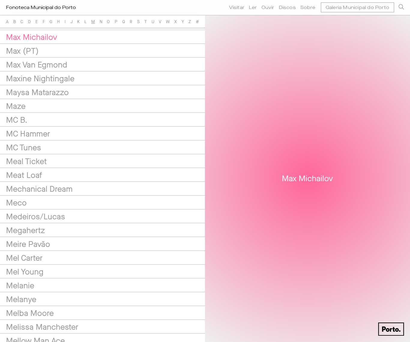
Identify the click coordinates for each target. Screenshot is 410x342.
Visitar (236, 7)
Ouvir (267, 7)
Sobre (307, 7)
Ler (253, 7)
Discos (287, 7)
